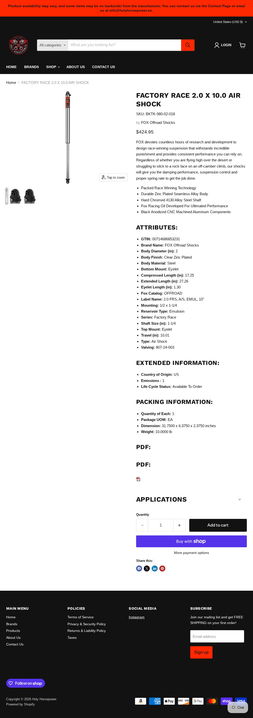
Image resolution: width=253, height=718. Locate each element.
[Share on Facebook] (139, 568)
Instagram (137, 617)
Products (13, 631)
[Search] (187, 45)
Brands (31, 67)
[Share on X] (147, 568)
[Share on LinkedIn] (155, 568)
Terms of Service (80, 617)
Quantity (142, 514)
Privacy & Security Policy (86, 624)
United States (228, 22)
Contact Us (103, 67)
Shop (51, 67)
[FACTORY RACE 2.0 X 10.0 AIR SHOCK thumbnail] (7, 196)
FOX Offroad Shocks (158, 122)
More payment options (191, 553)
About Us (75, 67)
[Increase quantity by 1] (179, 525)
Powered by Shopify (20, 704)
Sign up (201, 652)
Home (11, 67)
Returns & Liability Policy (86, 631)
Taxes (72, 638)
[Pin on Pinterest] (162, 568)
